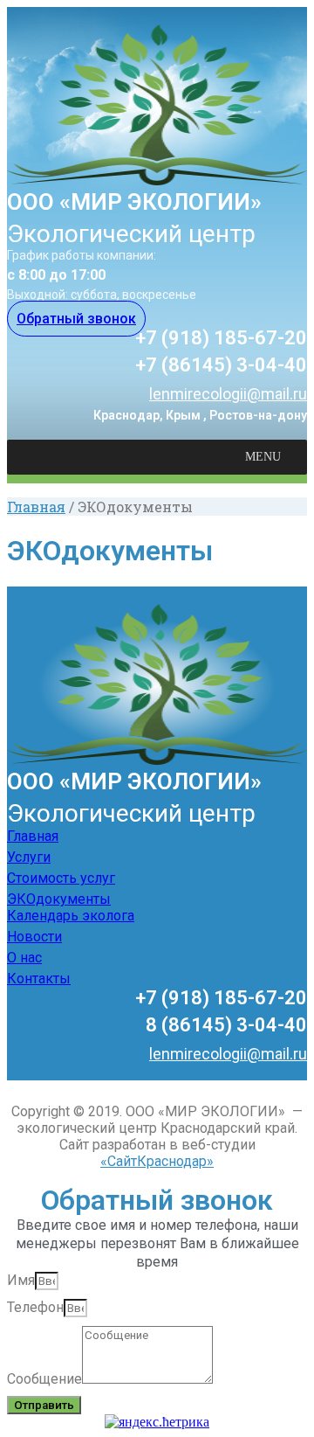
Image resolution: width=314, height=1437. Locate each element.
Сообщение (44, 1379)
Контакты (39, 978)
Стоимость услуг (61, 878)
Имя (21, 1280)
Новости (34, 936)
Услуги (29, 857)
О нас (24, 957)
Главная (36, 506)
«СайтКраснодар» (157, 1161)
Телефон (35, 1307)
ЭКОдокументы (59, 899)
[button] (76, 319)
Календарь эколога (70, 915)
